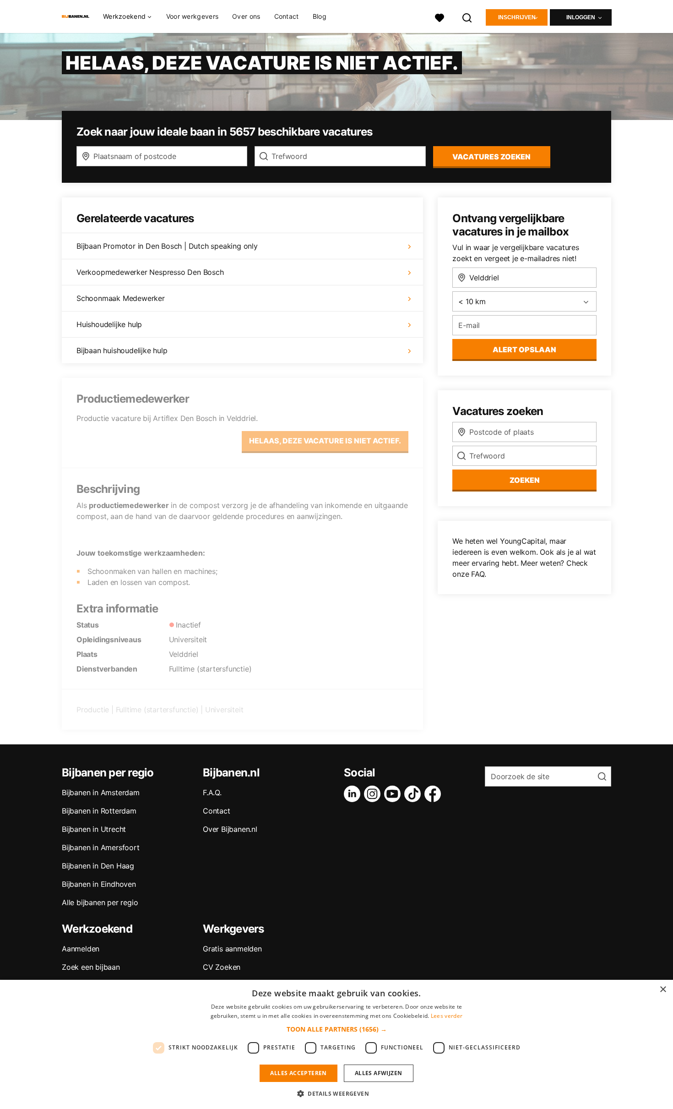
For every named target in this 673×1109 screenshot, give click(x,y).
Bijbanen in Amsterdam (101, 792)
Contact (286, 16)
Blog (319, 16)
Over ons (246, 16)
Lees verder (446, 1016)
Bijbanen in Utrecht (94, 829)
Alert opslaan (524, 349)
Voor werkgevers (192, 16)
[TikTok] (414, 794)
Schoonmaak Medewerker (120, 298)
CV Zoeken (221, 967)
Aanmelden (80, 948)
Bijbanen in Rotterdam (99, 810)
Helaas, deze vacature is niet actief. (325, 440)
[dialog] (336, 1044)
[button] (337, 1029)
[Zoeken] (467, 17)
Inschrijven (517, 17)
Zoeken (525, 480)
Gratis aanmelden (232, 948)
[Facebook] (434, 794)
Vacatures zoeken (491, 156)
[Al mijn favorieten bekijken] (439, 17)
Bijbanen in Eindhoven (99, 884)
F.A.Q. (212, 792)
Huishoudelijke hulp (109, 324)
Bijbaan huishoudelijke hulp (122, 350)
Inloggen (580, 17)
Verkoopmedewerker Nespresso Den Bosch (150, 272)
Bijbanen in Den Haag (98, 865)
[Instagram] (374, 794)
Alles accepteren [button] (298, 1073)
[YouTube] (394, 794)
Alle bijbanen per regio (100, 902)
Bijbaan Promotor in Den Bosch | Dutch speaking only (167, 246)
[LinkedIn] (354, 794)
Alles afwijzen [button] (378, 1073)
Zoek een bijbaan (91, 967)
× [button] (662, 989)
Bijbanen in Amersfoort (101, 847)
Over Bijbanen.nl (230, 829)
